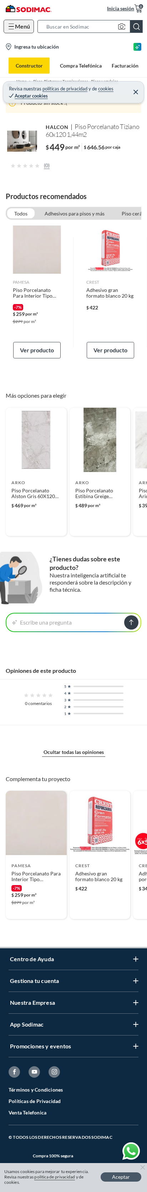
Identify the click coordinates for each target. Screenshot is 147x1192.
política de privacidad (54, 1176)
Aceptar (121, 1177)
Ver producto (37, 350)
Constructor (29, 66)
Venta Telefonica (27, 1112)
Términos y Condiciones (36, 1090)
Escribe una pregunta (46, 622)
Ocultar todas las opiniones (74, 752)
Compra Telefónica (81, 66)
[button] (92, 26)
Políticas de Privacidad (35, 1101)
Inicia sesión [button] (120, 8)
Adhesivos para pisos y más (75, 213)
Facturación (125, 66)
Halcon (57, 127)
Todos (20, 213)
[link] (37, 291)
